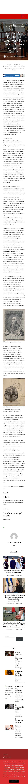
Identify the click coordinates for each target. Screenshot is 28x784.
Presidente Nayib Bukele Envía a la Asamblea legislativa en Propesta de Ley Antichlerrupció (14, 598)
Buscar (7, 636)
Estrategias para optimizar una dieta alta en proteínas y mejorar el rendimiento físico (19, 694)
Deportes (14, 22)
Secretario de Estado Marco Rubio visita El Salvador (14, 572)
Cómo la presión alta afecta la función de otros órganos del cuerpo (19, 732)
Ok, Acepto (14, 781)
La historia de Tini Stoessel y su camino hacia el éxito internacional (19, 677)
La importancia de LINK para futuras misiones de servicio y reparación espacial (19, 714)
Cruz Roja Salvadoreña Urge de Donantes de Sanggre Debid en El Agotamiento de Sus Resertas (14, 625)
